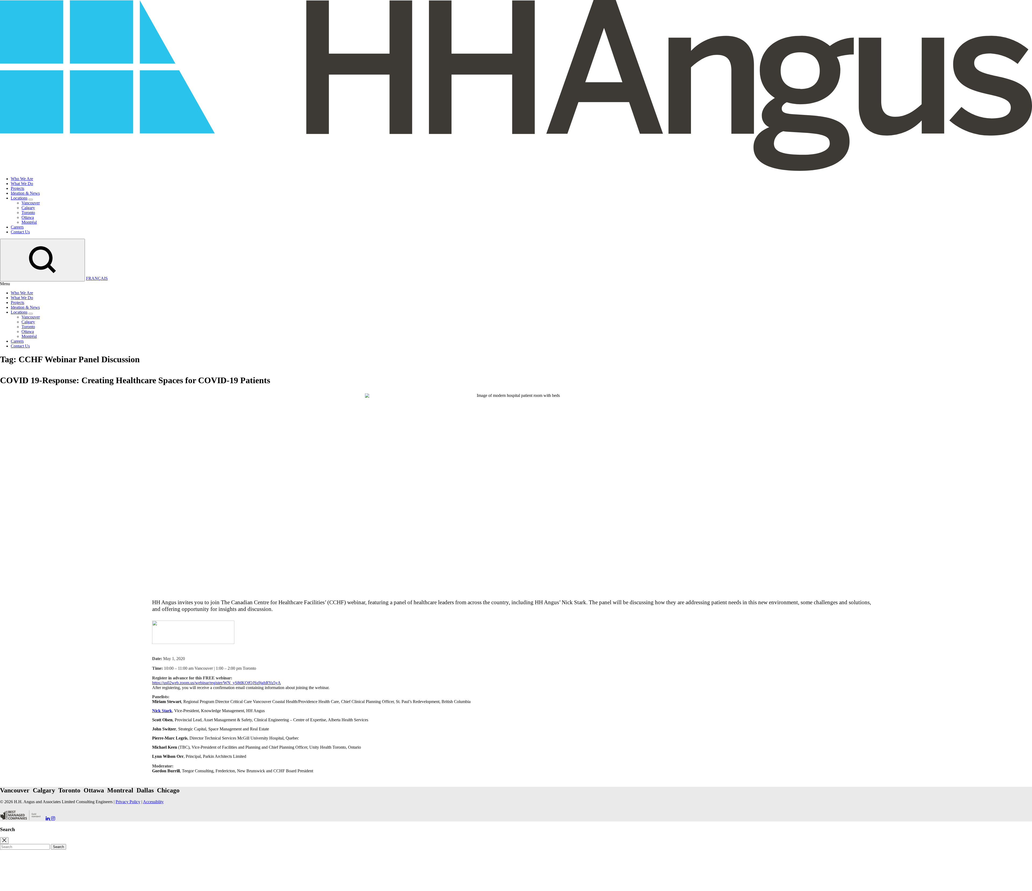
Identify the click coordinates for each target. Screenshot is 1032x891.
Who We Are (22, 178)
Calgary (28, 207)
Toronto (28, 212)
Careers (17, 227)
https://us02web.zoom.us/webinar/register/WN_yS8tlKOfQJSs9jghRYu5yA (216, 682)
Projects (17, 188)
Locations (19, 198)
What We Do (22, 183)
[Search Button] (42, 260)
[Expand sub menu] (30, 199)
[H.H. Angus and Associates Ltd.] (516, 169)
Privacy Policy (128, 801)
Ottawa (28, 217)
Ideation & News (25, 193)
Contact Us (20, 232)
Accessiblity (153, 801)
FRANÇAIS (97, 278)
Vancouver (31, 203)
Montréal (29, 222)
